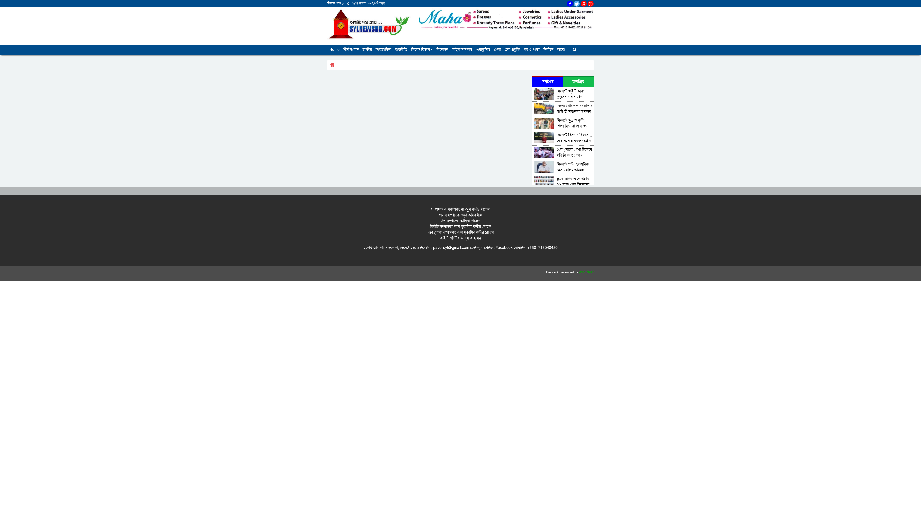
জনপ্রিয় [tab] (578, 82)
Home (334, 49)
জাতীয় (367, 49)
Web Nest (586, 272)
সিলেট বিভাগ (420, 49)
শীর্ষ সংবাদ (351, 49)
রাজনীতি (401, 49)
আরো (561, 49)
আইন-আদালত (462, 49)
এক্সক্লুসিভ (483, 49)
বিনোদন (442, 49)
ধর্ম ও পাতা (532, 49)
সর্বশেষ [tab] (547, 82)
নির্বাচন (548, 49)
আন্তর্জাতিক (383, 49)
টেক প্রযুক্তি (512, 49)
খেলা (497, 49)
